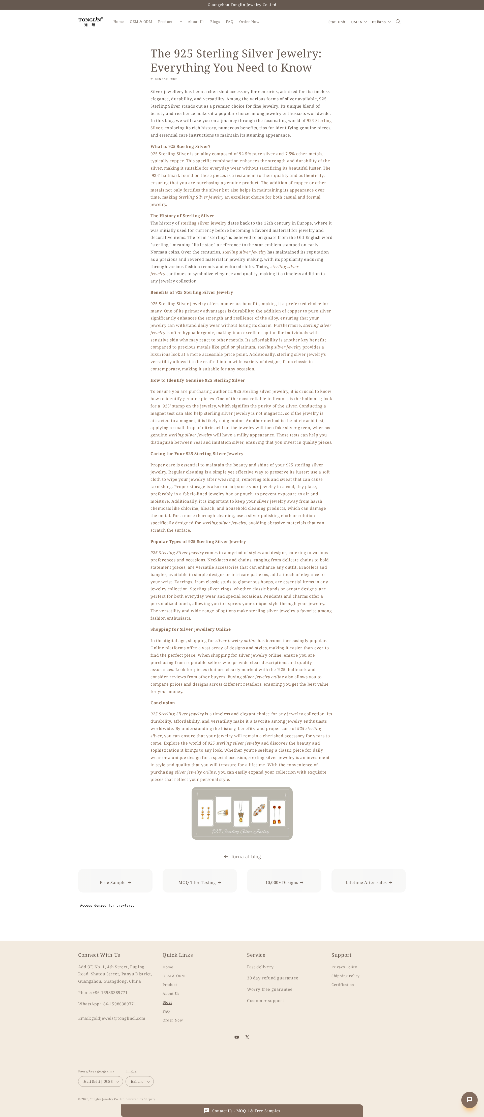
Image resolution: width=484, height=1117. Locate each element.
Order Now (173, 1019)
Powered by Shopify (140, 1099)
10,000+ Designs (281, 882)
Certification (342, 984)
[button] (398, 21)
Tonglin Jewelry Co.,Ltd (107, 1099)
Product (170, 984)
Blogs (167, 1002)
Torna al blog (246, 856)
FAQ (166, 1011)
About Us (171, 993)
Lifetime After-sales (366, 882)
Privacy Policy (344, 966)
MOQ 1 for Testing (197, 882)
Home (168, 966)
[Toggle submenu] (181, 21)
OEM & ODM (174, 975)
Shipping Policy (345, 975)
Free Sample (113, 882)
